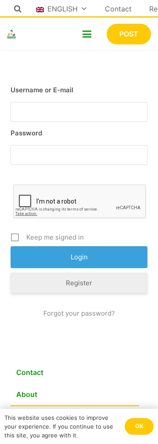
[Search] (17, 9)
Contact (29, 372)
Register (79, 283)
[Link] (11, 34)
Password (26, 133)
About (26, 394)
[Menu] (87, 34)
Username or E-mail (42, 90)
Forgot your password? (79, 313)
